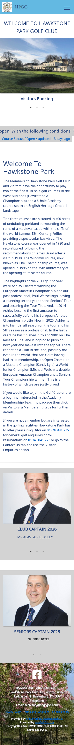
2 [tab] (37, 107)
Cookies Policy (60, 712)
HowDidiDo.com (44, 722)
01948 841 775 (58, 430)
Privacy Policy (13, 712)
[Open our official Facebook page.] (37, 675)
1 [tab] (31, 107)
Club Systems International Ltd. (44, 718)
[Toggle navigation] (66, 7)
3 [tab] (43, 107)
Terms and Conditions (36, 712)
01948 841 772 (39, 440)
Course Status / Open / (36, 138)
